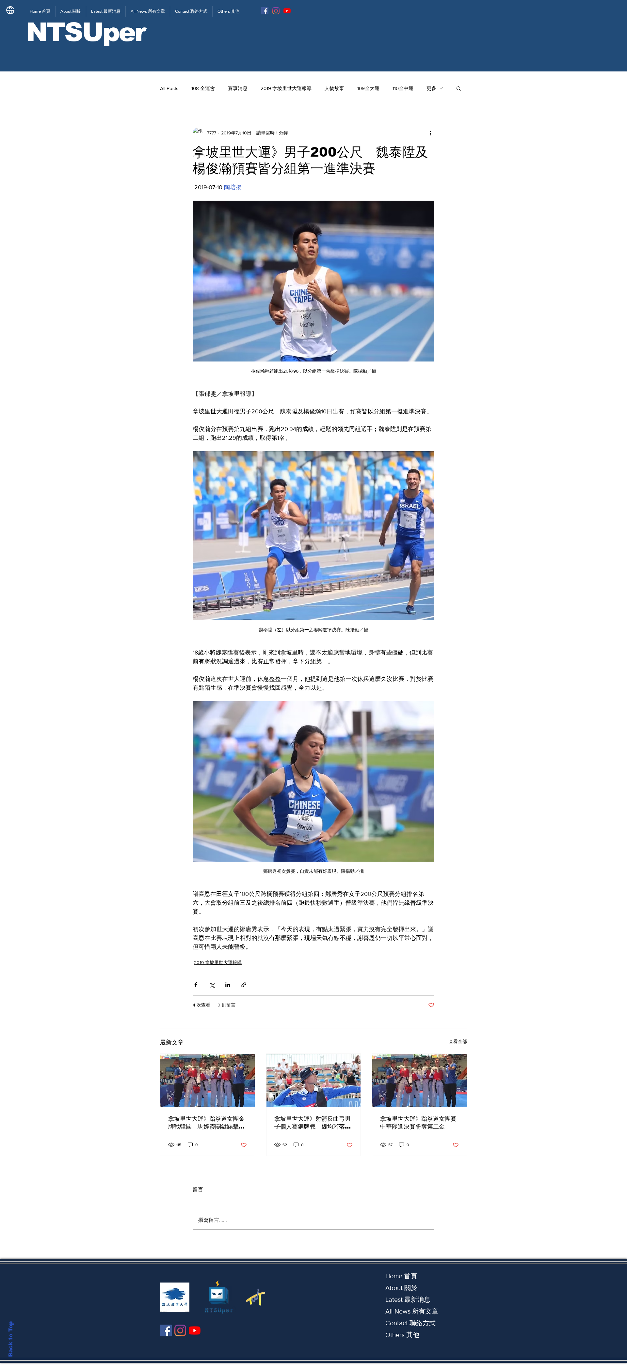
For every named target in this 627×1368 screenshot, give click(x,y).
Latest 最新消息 (407, 1299)
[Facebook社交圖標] (264, 10)
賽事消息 (238, 88)
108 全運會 (203, 88)
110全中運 (403, 88)
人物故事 (334, 88)
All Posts (169, 88)
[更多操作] (430, 133)
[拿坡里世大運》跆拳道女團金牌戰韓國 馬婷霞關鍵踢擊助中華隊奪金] (207, 1080)
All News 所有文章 (411, 1311)
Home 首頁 (401, 1276)
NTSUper (85, 32)
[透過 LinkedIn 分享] (228, 985)
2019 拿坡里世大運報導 (286, 88)
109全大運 (368, 88)
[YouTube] (287, 10)
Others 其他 (402, 1334)
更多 (431, 88)
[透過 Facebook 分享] (196, 985)
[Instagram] (276, 10)
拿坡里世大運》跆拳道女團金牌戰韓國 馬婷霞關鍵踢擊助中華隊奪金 (206, 1122)
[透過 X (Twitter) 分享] (212, 985)
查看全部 (458, 1041)
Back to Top (11, 1339)
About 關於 (401, 1287)
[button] (459, 88)
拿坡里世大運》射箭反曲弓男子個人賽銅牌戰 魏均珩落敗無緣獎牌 (312, 1122)
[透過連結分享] (244, 985)
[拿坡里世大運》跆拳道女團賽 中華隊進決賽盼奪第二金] (419, 1080)
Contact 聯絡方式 (410, 1323)
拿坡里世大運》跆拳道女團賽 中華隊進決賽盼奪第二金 (419, 1122)
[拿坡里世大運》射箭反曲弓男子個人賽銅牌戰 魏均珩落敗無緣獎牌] (313, 1080)
